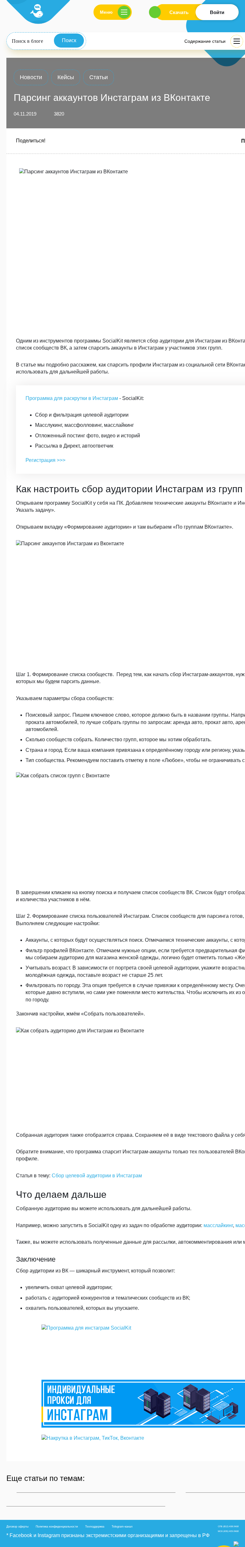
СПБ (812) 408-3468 (228, 1526)
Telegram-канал (122, 1526)
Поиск (69, 40)
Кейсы (65, 77)
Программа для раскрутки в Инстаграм (72, 398)
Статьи (98, 77)
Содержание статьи (205, 41)
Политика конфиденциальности (57, 1526)
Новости (31, 77)
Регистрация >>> (45, 460)
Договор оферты (17, 1526)
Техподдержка (94, 1526)
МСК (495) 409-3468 (228, 1531)
